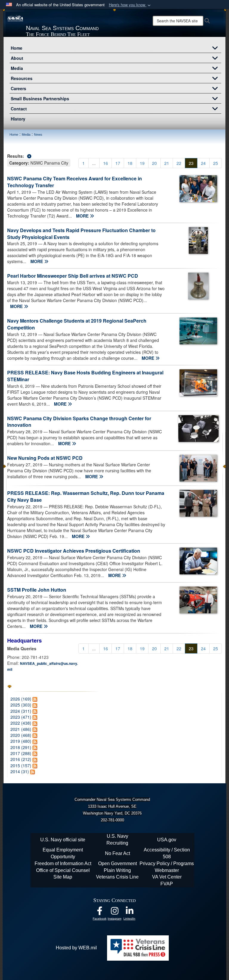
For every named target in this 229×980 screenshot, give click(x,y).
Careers (18, 88)
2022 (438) (20, 723)
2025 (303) (20, 705)
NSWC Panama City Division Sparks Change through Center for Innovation (79, 422)
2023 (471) (20, 717)
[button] (130, 5)
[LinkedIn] (129, 912)
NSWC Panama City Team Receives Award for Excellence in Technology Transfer (74, 182)
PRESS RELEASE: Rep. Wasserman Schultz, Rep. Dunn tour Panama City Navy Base (85, 496)
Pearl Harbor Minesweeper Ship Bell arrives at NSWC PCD (72, 275)
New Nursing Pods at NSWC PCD (45, 457)
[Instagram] (114, 912)
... (94, 163)
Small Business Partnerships (40, 98)
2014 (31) (19, 771)
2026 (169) (20, 699)
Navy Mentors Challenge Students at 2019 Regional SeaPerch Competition (76, 324)
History (18, 119)
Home (16, 48)
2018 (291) (20, 747)
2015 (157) (20, 765)
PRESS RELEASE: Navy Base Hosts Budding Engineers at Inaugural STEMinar (85, 376)
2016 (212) (20, 759)
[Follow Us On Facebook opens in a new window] (99, 912)
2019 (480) (20, 741)
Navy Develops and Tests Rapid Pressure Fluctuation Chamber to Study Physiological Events (81, 233)
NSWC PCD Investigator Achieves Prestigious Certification (73, 550)
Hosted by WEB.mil (76, 947)
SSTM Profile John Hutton (36, 589)
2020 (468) (20, 735)
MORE (83, 216)
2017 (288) (20, 753)
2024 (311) (20, 711)
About (17, 58)
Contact (19, 109)
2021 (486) (20, 729)
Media (17, 68)
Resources (22, 78)
